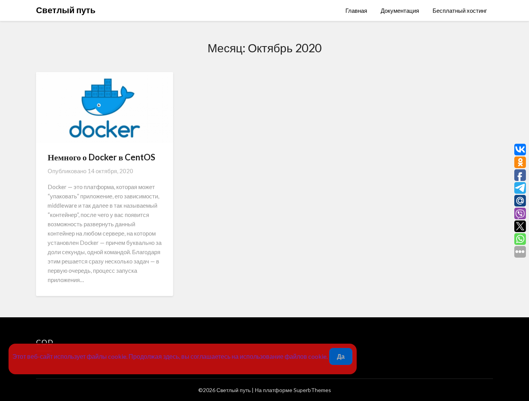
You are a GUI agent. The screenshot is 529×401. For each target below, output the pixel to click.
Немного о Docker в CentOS (101, 157)
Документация (400, 10)
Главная (356, 10)
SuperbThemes (312, 390)
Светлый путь (66, 10)
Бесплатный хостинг (460, 10)
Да (341, 356)
